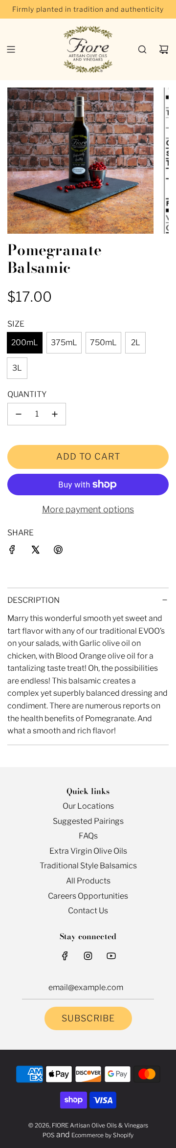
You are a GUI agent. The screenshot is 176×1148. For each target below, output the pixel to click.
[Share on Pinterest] (58, 551)
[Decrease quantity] (18, 414)
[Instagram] (88, 956)
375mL (64, 342)
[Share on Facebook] (12, 551)
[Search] (142, 49)
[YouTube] (111, 956)
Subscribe (88, 1018)
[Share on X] (35, 551)
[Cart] (164, 49)
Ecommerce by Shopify (102, 1135)
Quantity (27, 394)
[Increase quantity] (55, 414)
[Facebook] (65, 956)
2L (135, 342)
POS (49, 1135)
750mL (103, 342)
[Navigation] (11, 49)
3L (17, 368)
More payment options (88, 509)
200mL (24, 342)
